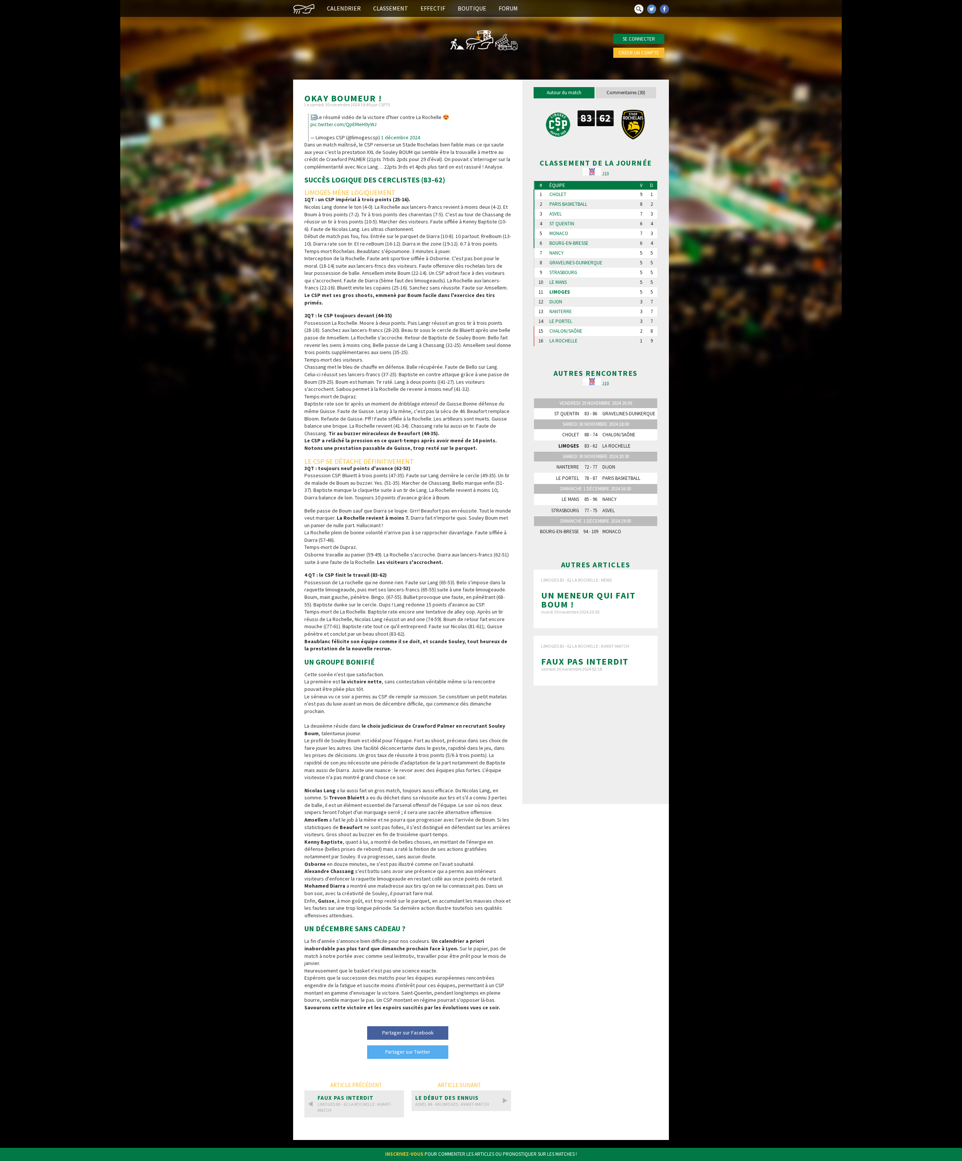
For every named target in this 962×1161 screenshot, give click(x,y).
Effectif (432, 8)
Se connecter (639, 39)
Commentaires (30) (626, 92)
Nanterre (560, 312)
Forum (508, 8)
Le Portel (560, 321)
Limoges (559, 292)
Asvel (555, 214)
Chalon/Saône (565, 331)
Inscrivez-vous (404, 1154)
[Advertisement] (596, 744)
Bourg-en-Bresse (568, 243)
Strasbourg (563, 273)
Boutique (472, 8)
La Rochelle (563, 341)
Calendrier (344, 8)
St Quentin (561, 224)
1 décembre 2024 (400, 137)
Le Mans (558, 282)
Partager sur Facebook (408, 1032)
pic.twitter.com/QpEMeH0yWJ (343, 124)
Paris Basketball (568, 204)
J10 (605, 173)
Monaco (558, 234)
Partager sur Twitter (407, 1051)
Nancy (556, 253)
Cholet (557, 194)
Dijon (555, 302)
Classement (390, 8)
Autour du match (564, 92)
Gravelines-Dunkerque (575, 263)
